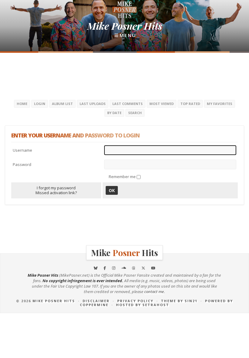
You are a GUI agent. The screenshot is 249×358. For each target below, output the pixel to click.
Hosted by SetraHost (142, 304)
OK (112, 190)
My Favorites (219, 103)
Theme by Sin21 (179, 301)
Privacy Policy (135, 301)
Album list (62, 103)
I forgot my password (56, 188)
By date (114, 112)
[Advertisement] (124, 75)
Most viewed (161, 103)
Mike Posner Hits (53, 301)
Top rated (190, 103)
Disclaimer (96, 301)
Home (22, 103)
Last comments (127, 103)
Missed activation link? (56, 192)
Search (135, 112)
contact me (154, 291)
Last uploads (93, 103)
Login (39, 103)
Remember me (123, 176)
